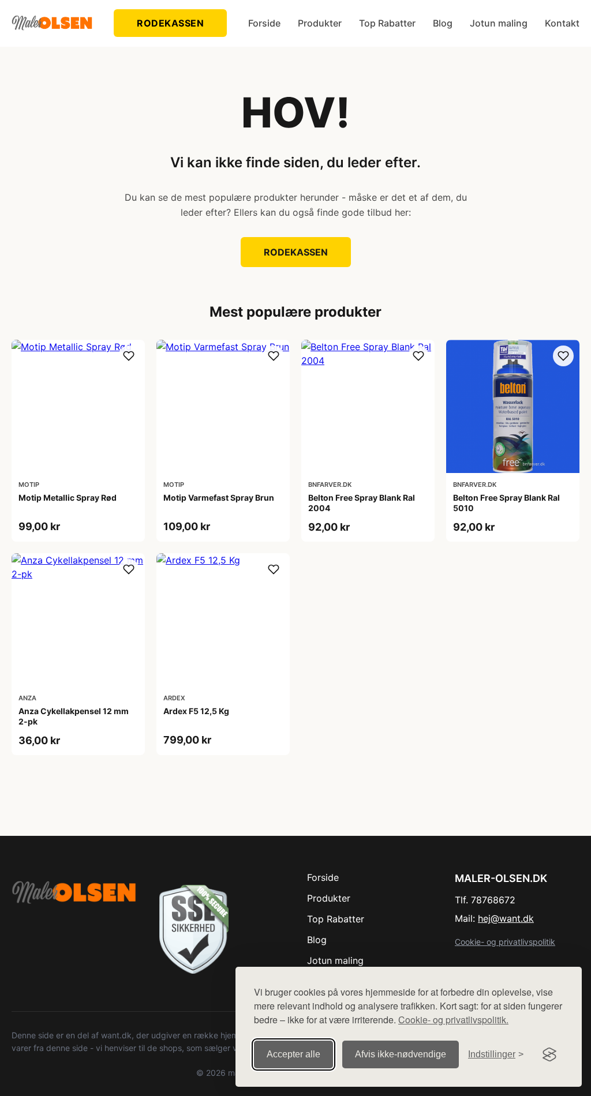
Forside (264, 23)
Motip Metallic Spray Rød (67, 497)
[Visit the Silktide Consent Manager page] (549, 1054)
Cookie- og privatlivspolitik (505, 942)
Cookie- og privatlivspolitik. (453, 1019)
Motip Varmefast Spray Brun (218, 497)
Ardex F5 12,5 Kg (196, 711)
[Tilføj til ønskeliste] (128, 356)
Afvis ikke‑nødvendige (400, 1054)
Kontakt (562, 23)
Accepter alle (293, 1054)
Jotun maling (499, 23)
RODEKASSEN (170, 23)
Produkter (320, 23)
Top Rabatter (387, 23)
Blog (442, 23)
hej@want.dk (506, 918)
